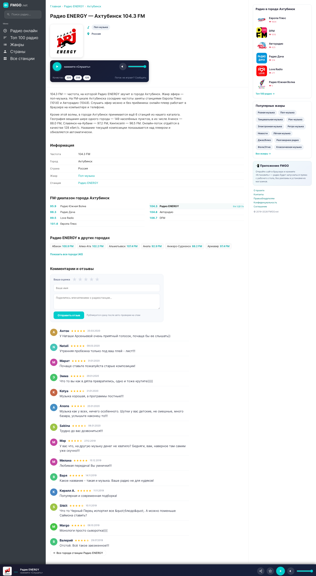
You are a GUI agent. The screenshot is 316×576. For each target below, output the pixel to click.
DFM (162, 217)
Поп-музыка (101, 27)
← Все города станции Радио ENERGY (78, 552)
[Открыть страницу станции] (7, 571)
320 (69, 77)
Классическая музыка (289, 147)
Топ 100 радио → (265, 93)
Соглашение (260, 206)
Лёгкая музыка (281, 133)
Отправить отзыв (69, 315)
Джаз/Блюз (264, 140)
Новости (263, 133)
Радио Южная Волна (73, 206)
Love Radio (67, 217)
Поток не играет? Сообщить (130, 77)
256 (78, 77)
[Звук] (123, 66)
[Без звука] (290, 571)
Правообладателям (264, 198)
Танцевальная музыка (270, 119)
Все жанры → (263, 153)
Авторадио (166, 212)
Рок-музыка (295, 119)
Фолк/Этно (264, 147)
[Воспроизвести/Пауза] (280, 571)
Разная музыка (266, 112)
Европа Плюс (68, 223)
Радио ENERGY (88, 183)
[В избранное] (270, 571)
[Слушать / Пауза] (57, 66)
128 (87, 77)
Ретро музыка (296, 126)
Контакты (259, 194)
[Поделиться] (260, 571)
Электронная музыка (270, 126)
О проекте (259, 190)
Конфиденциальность (265, 202)
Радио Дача (67, 212)
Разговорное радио (287, 140)
